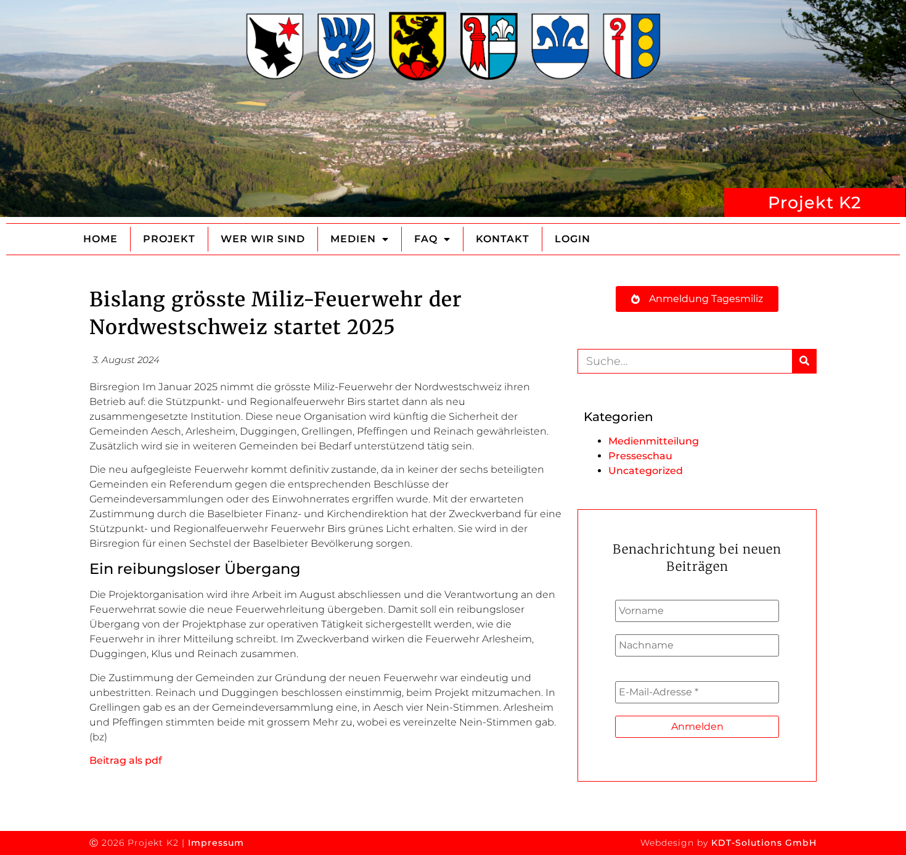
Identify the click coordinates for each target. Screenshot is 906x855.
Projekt (169, 239)
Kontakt (502, 239)
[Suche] (804, 361)
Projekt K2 (815, 202)
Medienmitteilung (653, 441)
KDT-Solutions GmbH (764, 842)
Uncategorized (645, 471)
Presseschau (640, 456)
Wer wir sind (263, 239)
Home (100, 239)
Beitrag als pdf (125, 760)
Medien (353, 239)
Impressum (216, 842)
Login (572, 239)
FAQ (426, 239)
